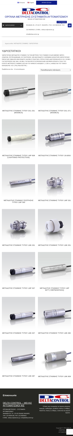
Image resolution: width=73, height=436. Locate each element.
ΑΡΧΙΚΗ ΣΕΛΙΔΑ (46, 2)
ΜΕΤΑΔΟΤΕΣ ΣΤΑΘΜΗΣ (21, 43)
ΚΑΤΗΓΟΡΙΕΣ (10, 25)
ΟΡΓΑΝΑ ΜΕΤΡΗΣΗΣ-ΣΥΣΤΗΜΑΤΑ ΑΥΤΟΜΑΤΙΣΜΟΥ (36, 16)
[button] (70, 25)
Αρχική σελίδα (9, 43)
